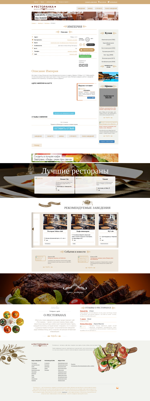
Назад (36, 145)
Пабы (33, 377)
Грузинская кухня (62, 378)
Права (46, 368)
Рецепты (73, 364)
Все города (103, 2)
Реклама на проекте (63, 2)
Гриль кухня (61, 370)
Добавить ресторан (51, 2)
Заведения (81, 8)
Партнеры (47, 366)
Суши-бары (34, 368)
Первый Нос (84, 311)
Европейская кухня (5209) (108, 43)
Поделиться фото (85, 56)
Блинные (34, 373)
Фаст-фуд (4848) (108, 55)
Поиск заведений (111, 8)
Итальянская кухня (63, 365)
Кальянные (34, 378)
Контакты (47, 365)
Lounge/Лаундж (35, 365)
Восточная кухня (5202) (108, 48)
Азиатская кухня (55, 42)
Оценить (90, 97)
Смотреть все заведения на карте (64, 113)
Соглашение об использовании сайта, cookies (82, 366)
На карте (50, 136)
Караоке (34, 380)
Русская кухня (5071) (108, 51)
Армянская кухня (62, 375)
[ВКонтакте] (80, 65)
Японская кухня (73, 42)
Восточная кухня (62, 368)
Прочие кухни (61, 380)
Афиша (42, 2)
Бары (33, 375)
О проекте (98, 8)
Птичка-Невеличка (86, 324)
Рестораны (34, 363)
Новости (36, 2)
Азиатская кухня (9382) (108, 39)
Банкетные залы (36, 370)
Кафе (33, 366)
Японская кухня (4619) (108, 58)
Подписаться (113, 2)
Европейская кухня (63, 363)
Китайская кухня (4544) (108, 61)
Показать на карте (72, 40)
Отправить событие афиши (107, 141)
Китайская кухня (64, 42)
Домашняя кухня (62, 371)
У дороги (83, 319)
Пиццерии (34, 371)
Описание (64, 32)
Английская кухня (62, 377)
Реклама (47, 370)
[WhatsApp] (86, 65)
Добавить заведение (91, 2)
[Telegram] (83, 65)
